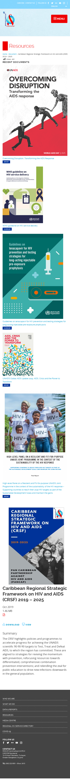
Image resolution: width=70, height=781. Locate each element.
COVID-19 (7, 731)
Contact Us (30, 3)
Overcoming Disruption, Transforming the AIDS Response (28, 158)
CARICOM (20, 3)
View (28, 624)
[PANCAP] (10, 26)
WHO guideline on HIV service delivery (20, 226)
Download (13, 624)
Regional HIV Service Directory (18, 726)
